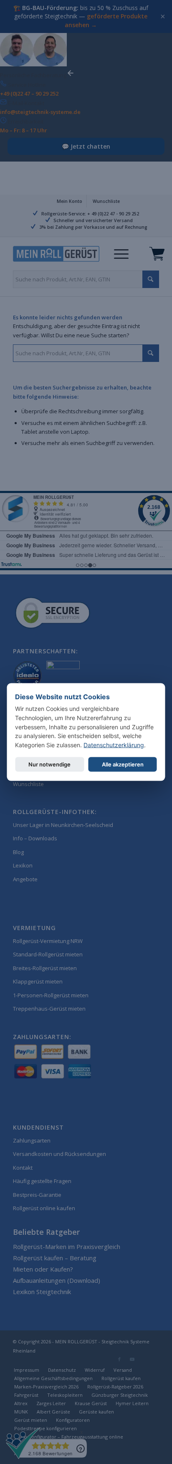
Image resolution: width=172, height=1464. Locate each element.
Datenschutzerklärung (113, 744)
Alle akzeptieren (123, 764)
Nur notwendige (49, 764)
